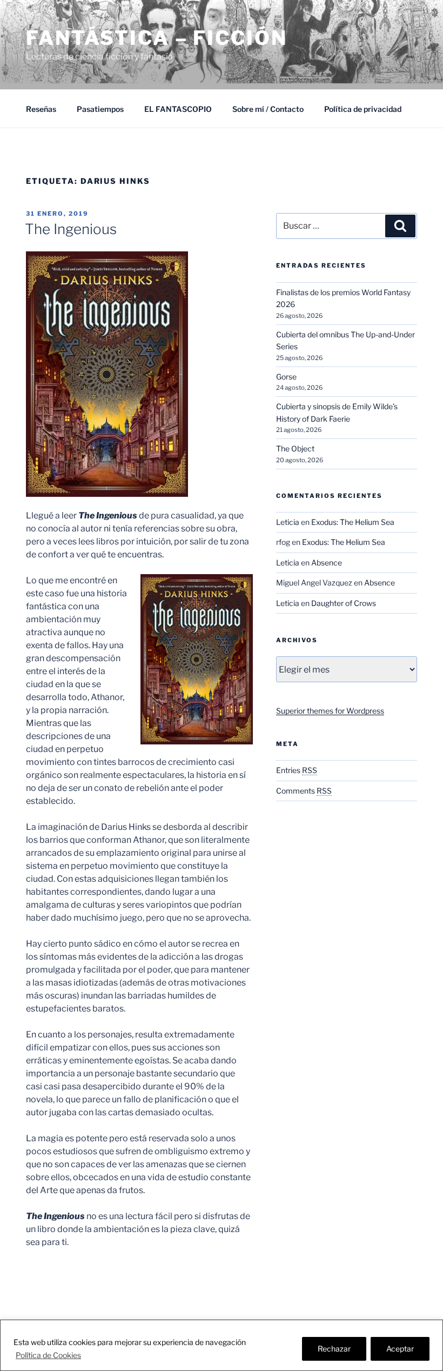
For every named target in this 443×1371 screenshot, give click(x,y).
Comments (304, 790)
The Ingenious (71, 229)
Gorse (286, 376)
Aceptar (400, 1348)
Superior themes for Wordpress (330, 710)
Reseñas (41, 109)
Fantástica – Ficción (156, 38)
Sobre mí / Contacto (268, 109)
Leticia (287, 522)
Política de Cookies (48, 1355)
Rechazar (334, 1348)
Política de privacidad (362, 109)
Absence (326, 562)
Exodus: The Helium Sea (352, 522)
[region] (221, 1345)
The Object (295, 448)
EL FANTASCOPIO (178, 109)
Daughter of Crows (343, 603)
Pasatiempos (100, 109)
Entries (296, 770)
